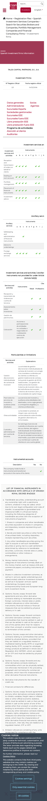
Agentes (34, 106)
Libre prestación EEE (17, 121)
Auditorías (12, 134)
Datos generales (15, 102)
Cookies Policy (9, 756)
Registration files (22, 18)
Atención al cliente (16, 131)
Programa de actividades (20, 128)
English (37, 10)
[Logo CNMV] (13, 6)
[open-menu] (5, 10)
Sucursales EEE (15, 115)
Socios (33, 102)
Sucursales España (16, 109)
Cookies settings (23, 778)
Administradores (15, 106)
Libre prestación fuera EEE (20, 125)
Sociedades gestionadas (19, 112)
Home (9, 18)
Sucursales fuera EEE (17, 118)
